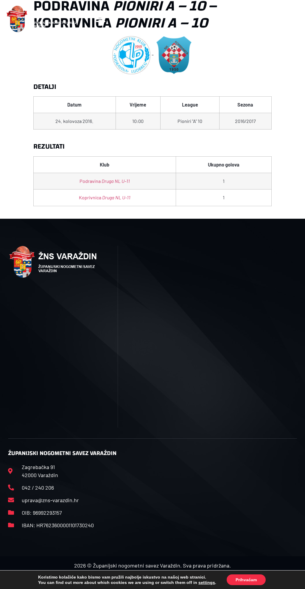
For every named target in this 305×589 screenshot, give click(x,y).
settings (206, 582)
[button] (100, 19)
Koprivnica (104, 197)
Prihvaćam (246, 579)
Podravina (105, 181)
